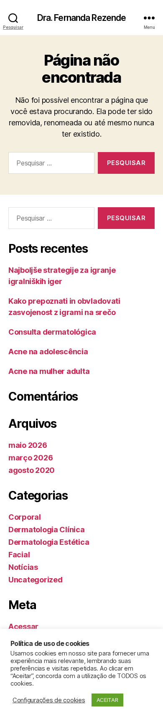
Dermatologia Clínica (46, 529)
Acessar (23, 626)
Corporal (24, 517)
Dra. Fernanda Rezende (81, 17)
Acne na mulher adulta (48, 371)
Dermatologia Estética (48, 542)
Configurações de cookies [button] (49, 700)
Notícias (23, 567)
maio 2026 (27, 445)
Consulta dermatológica (52, 332)
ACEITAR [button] (107, 699)
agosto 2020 (31, 470)
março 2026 (30, 457)
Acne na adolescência (48, 351)
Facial (19, 554)
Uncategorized (35, 579)
